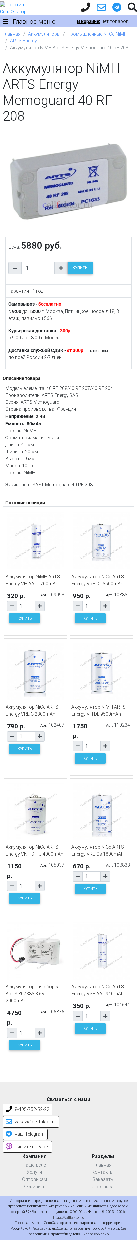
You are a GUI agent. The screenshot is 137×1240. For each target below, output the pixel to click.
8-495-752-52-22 (31, 1109)
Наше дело (34, 1165)
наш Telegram (29, 1134)
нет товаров (103, 21)
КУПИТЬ (80, 268)
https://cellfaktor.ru (68, 1217)
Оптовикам (34, 1179)
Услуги (34, 1172)
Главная (12, 33)
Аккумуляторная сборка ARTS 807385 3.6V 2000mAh (33, 993)
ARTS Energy (23, 40)
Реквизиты (34, 1187)
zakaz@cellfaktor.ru (34, 1122)
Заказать (102, 1179)
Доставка (103, 1187)
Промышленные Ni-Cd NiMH (97, 33)
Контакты (103, 1172)
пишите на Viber (31, 1147)
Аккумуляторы (44, 33)
